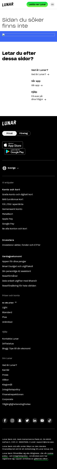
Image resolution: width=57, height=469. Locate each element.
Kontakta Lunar (10, 339)
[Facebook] (4, 422)
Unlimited (7, 322)
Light (4, 307)
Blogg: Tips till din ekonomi (16, 348)
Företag (24, 133)
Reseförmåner (10, 276)
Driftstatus (8, 343)
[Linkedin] (34, 422)
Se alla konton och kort (14, 228)
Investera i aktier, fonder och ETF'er (21, 245)
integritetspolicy (20, 456)
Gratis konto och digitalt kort (17, 194)
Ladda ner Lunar (37, 4)
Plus (4, 317)
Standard (7, 312)
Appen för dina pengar (14, 261)
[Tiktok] (49, 422)
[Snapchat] (19, 422)
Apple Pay (7, 219)
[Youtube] (42, 422)
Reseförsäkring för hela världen (19, 286)
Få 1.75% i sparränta (12, 204)
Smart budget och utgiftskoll (17, 266)
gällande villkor (41, 459)
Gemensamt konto (12, 209)
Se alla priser (8, 303)
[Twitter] (27, 422)
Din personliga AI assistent (16, 271)
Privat (10, 133)
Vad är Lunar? (9, 365)
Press (5, 375)
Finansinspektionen (13, 394)
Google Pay (8, 224)
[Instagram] (12, 422)
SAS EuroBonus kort (12, 199)
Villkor (5, 380)
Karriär (5, 370)
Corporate (7, 399)
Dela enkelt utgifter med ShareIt (19, 281)
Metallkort (7, 214)
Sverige (9, 168)
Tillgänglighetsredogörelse (16, 404)
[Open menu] (52, 4)
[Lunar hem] (7, 4)
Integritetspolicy (11, 389)
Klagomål (7, 384)
